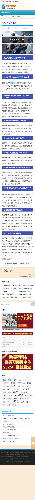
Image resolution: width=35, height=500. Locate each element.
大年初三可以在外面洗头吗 (10, 438)
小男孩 (17, 463)
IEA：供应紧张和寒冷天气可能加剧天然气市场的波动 (10, 294)
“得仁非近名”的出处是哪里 (9, 297)
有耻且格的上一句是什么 (9, 288)
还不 (8, 404)
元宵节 (5, 382)
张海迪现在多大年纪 (25, 276)
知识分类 (15, 1)
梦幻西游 (19, 395)
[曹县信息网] (17, 6)
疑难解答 (17, 454)
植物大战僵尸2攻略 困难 (9, 430)
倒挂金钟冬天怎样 (8, 424)
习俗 (15, 379)
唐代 (29, 382)
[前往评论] (33, 443)
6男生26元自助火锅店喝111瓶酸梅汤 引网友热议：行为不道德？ (18, 418)
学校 (8, 386)
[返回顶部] (33, 447)
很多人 (9, 389)
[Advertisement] (17, 482)
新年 (4, 392)
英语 (22, 402)
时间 (9, 392)
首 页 (2, 1)
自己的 (15, 401)
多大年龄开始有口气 (8, 415)
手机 (18, 389)
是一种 (10, 395)
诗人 (28, 401)
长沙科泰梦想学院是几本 (26, 297)
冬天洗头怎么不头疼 (24, 291)
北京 (24, 383)
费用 (4, 405)
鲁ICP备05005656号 (24, 454)
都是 (14, 405)
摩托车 (19, 77)
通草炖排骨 (6, 432)
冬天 (12, 382)
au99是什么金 (7, 421)
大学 (4, 386)
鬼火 (14, 58)
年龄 (4, 389)
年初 (28, 386)
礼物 (26, 398)
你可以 (24, 380)
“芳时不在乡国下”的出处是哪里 (10, 285)
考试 (8, 402)
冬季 (19, 383)
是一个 (5, 395)
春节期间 (24, 392)
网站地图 (12, 454)
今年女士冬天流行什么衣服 (26, 288)
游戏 (4, 398)
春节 (15, 392)
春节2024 (7, 16)
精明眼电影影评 (7, 259)
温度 (31, 395)
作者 (20, 380)
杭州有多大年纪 (8, 271)
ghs (6, 28)
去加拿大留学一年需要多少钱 (11, 435)
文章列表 (8, 1)
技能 (22, 389)
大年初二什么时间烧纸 (9, 441)
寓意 (19, 386)
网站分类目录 (27, 452)
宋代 (13, 385)
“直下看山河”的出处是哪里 (26, 285)
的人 (16, 398)
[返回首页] (33, 439)
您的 (14, 389)
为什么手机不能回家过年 (10, 427)
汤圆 (26, 395)
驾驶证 (12, 83)
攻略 (28, 389)
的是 (21, 398)
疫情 (9, 398)
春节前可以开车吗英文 (25, 294)
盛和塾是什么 (6, 291)
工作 (23, 386)
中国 (9, 380)
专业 (4, 380)
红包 (4, 402)
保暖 (30, 380)
